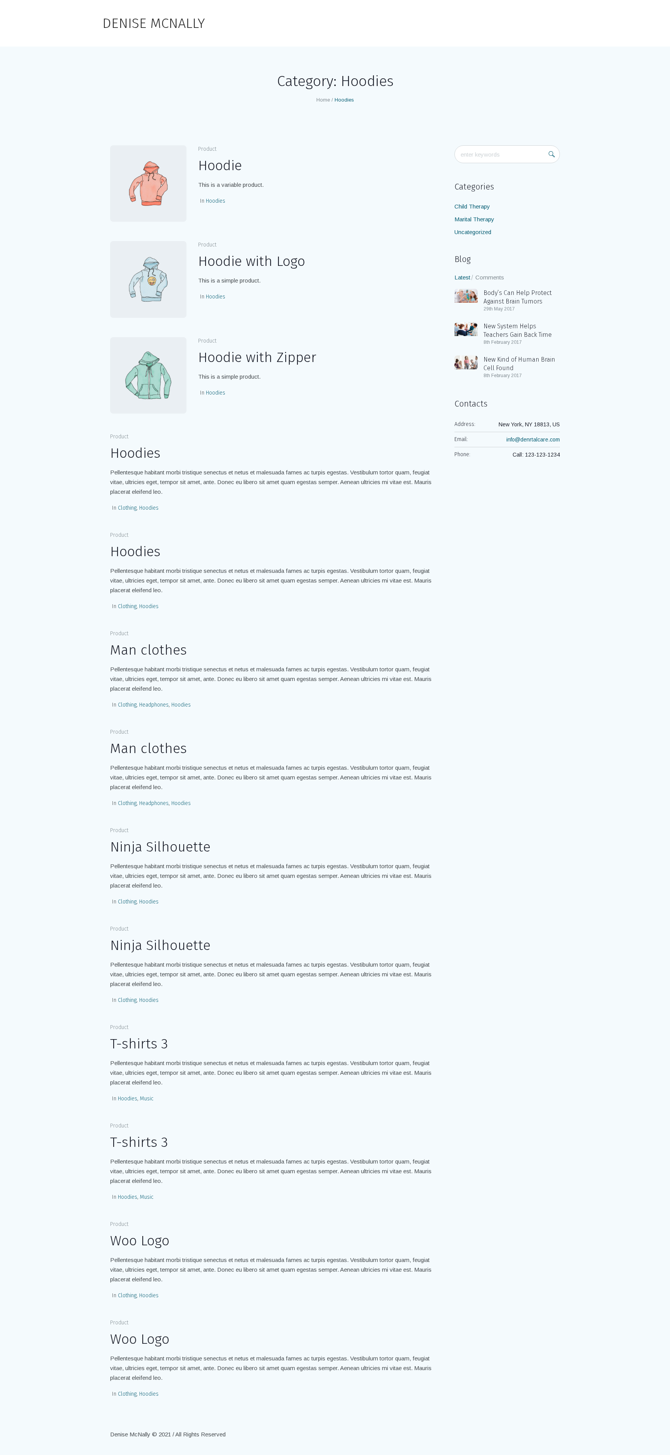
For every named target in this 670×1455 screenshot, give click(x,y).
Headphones (154, 705)
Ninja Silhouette (160, 846)
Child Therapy (472, 206)
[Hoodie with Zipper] (148, 375)
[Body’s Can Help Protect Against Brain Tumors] (466, 295)
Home (323, 100)
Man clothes (148, 650)
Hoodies (215, 201)
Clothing (127, 508)
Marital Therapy (474, 219)
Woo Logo (139, 1240)
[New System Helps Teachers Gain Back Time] (466, 328)
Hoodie (220, 165)
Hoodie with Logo (251, 261)
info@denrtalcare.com (533, 439)
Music (147, 1098)
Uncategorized (472, 232)
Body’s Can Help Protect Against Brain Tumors (518, 297)
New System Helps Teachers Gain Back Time (518, 330)
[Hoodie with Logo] (148, 279)
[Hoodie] (148, 183)
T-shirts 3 (139, 1043)
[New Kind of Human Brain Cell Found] (466, 362)
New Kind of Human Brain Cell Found (519, 364)
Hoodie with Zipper (257, 357)
